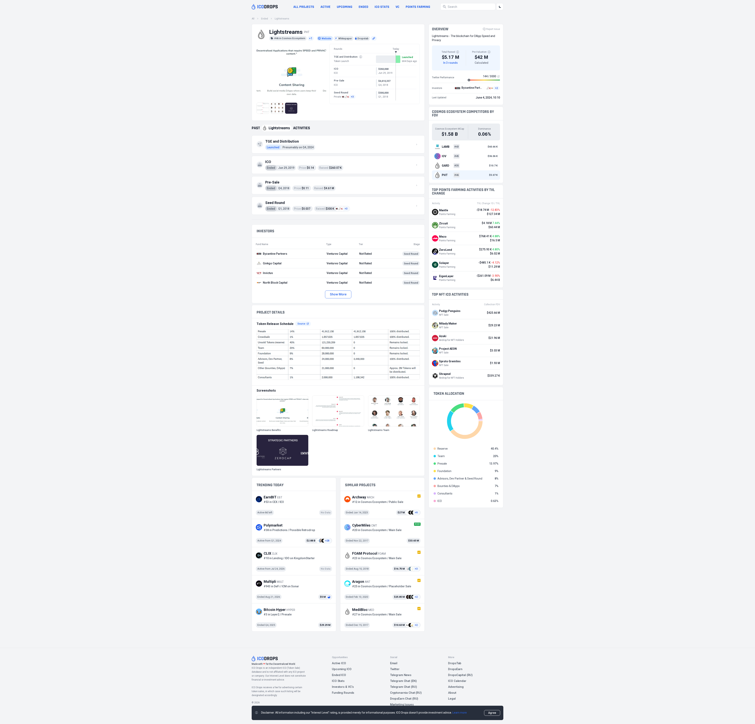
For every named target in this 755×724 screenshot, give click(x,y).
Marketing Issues (402, 704)
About (452, 692)
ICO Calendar (457, 681)
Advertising (456, 687)
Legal (452, 698)
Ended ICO (339, 675)
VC (397, 7)
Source (301, 323)
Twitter (395, 669)
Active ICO (339, 663)
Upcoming (344, 7)
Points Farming (418, 7)
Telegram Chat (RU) (403, 687)
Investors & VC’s (343, 687)
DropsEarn (455, 669)
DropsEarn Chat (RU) (404, 698)
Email (393, 663)
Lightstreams (282, 18)
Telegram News (400, 675)
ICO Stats (338, 681)
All (253, 18)
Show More (338, 294)
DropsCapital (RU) (460, 675)
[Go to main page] (265, 6)
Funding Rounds (343, 692)
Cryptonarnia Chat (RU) (406, 692)
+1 (310, 38)
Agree (492, 712)
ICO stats (382, 7)
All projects (303, 7)
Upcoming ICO (342, 669)
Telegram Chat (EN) (403, 681)
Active (325, 7)
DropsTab (454, 663)
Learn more (459, 712)
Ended (363, 7)
